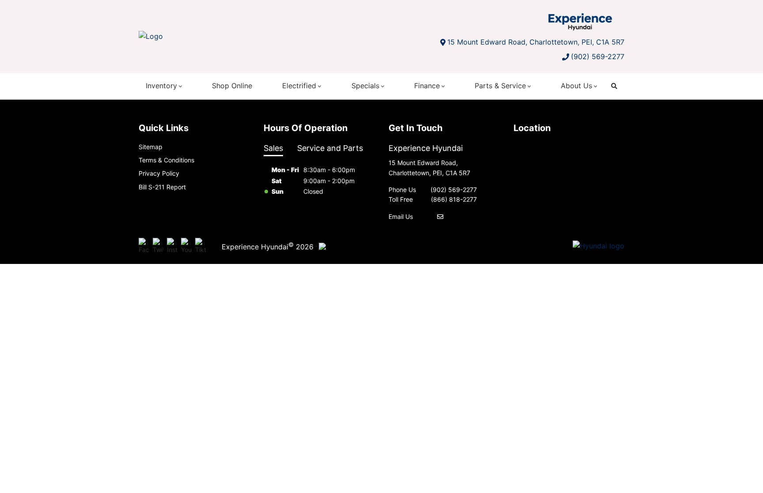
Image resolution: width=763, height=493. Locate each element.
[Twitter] (158, 246)
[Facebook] (144, 246)
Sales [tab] (273, 148)
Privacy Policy (159, 173)
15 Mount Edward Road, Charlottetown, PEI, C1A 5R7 (535, 42)
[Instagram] (172, 246)
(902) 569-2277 (597, 56)
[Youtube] (186, 246)
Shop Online (232, 85)
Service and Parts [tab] (330, 148)
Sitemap (150, 147)
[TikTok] (200, 246)
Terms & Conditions (166, 160)
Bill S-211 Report (162, 187)
